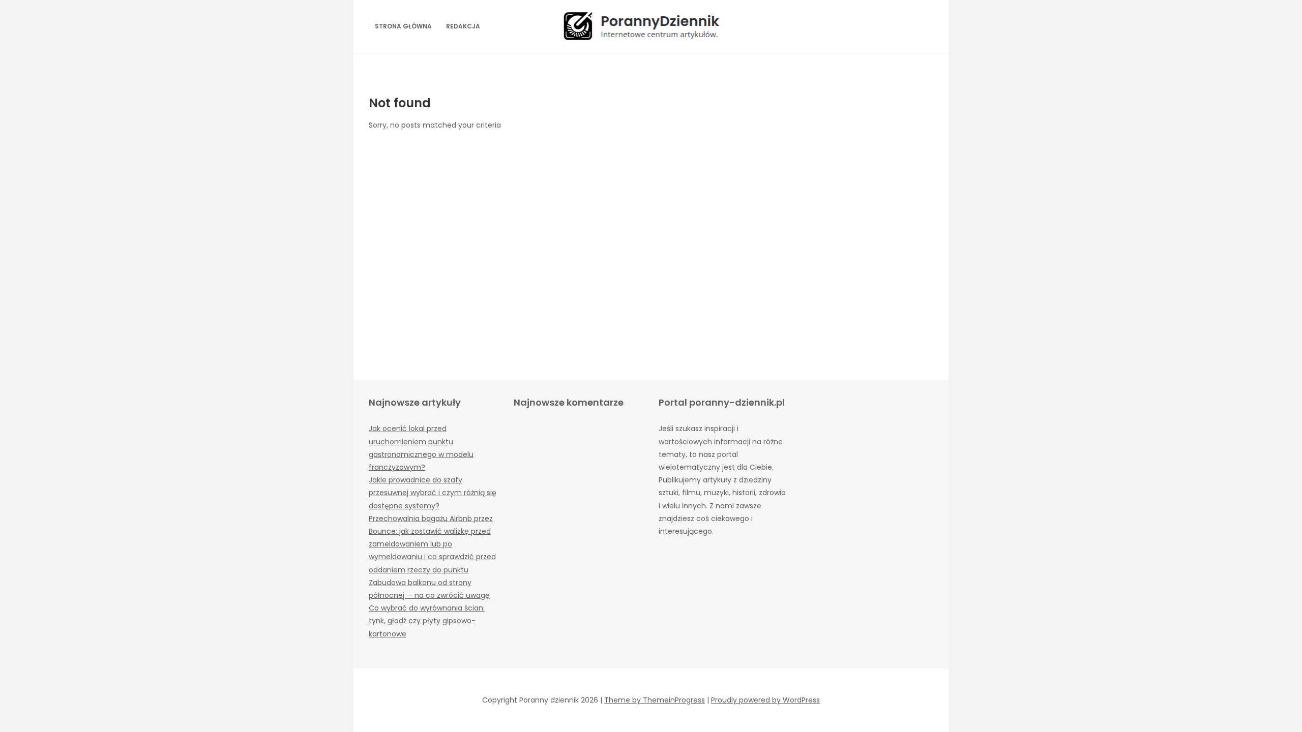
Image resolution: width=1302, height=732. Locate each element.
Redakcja (463, 26)
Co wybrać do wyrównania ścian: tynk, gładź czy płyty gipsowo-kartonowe (427, 620)
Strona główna (403, 26)
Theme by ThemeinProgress (654, 700)
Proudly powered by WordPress (765, 700)
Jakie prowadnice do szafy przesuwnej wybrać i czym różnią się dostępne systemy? (432, 492)
